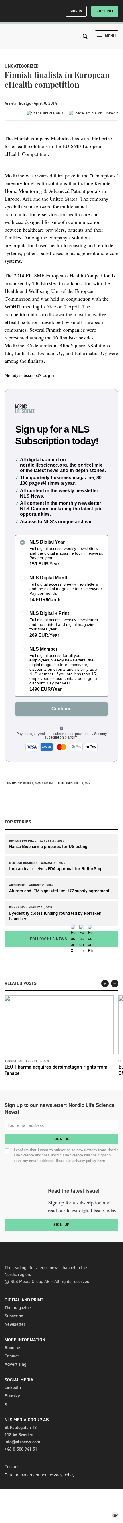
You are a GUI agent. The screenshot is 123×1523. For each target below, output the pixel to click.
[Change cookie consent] (115, 1515)
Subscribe (105, 11)
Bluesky (12, 1396)
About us (13, 1347)
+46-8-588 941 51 (21, 1449)
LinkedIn (13, 1387)
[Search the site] (85, 36)
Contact (12, 1356)
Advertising (15, 1364)
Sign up (61, 1139)
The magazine (18, 1308)
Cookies (12, 1466)
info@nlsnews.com (22, 1442)
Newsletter (15, 1324)
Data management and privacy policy (39, 1475)
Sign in (76, 11)
